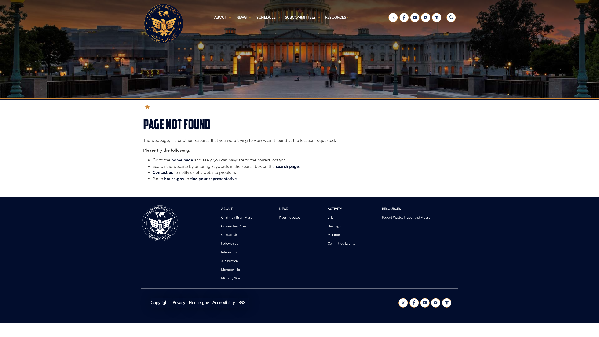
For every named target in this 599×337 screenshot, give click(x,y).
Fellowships (229, 243)
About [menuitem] (219, 19)
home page (182, 160)
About (227, 208)
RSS (241, 303)
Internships (229, 252)
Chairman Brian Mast (236, 217)
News (283, 208)
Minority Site (230, 278)
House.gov (199, 303)
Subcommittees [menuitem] (299, 19)
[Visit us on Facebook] (404, 17)
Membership (230, 269)
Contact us (163, 172)
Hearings (334, 226)
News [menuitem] (240, 19)
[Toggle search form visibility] (451, 17)
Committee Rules (233, 226)
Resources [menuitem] (334, 19)
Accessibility (223, 303)
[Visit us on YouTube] (415, 17)
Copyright (160, 303)
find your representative (213, 179)
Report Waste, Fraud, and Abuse (406, 217)
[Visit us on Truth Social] (436, 17)
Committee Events (341, 243)
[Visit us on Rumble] (425, 17)
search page (287, 166)
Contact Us (229, 234)
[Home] (148, 107)
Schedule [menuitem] (264, 19)
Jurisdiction (229, 261)
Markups (334, 234)
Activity (335, 208)
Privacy (179, 303)
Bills (330, 217)
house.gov (174, 179)
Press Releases (289, 217)
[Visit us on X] (393, 17)
